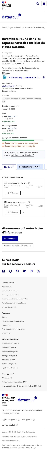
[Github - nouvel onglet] (31, 271)
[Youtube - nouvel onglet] (24, 271)
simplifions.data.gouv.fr (10, 343)
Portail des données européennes (14, 303)
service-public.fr (9, 425)
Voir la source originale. (21, 155)
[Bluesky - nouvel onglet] (17, 271)
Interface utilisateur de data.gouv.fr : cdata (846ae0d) (21, 386)
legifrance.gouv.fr (9, 419)
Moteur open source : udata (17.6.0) (14, 382)
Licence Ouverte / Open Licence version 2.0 (21, 100)
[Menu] (43, 3)
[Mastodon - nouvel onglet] (10, 271)
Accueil (4, 28)
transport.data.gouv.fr (10, 351)
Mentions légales (20, 436)
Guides (4, 317)
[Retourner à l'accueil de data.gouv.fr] (11, 16)
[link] (13, 193)
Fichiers (9, 167)
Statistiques (6, 333)
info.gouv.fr (27, 419)
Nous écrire (6, 325)
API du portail (7, 378)
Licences (5, 432)
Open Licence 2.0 (27, 448)
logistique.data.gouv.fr (10, 368)
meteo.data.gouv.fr (9, 347)
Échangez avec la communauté (13, 329)
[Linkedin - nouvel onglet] (3, 271)
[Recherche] (37, 3)
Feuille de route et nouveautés (13, 321)
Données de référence (10, 291)
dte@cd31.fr (7, 86)
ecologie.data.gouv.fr (9, 356)
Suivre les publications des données (14, 299)
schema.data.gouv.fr (9, 307)
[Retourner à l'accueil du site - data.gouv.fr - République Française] (27, 400)
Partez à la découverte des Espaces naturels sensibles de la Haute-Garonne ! (20, 69)
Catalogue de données (10, 295)
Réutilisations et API (30, 166)
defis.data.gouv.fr (8, 360)
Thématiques (6, 287)
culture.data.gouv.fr (9, 364)
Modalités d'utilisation (17, 432)
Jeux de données (16, 28)
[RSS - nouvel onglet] (38, 271)
